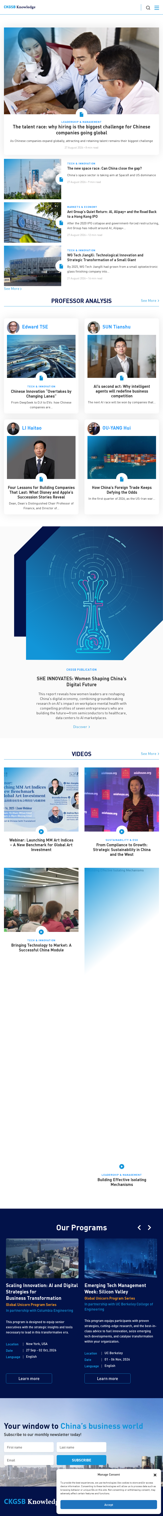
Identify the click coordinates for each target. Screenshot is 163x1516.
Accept (108, 1504)
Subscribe (81, 1460)
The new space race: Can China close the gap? (104, 168)
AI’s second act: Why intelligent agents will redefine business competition (122, 391)
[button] (155, 1474)
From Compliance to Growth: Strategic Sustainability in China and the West (122, 849)
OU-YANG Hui (117, 428)
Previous (139, 1227)
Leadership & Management (81, 121)
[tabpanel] (41, 365)
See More (12, 288)
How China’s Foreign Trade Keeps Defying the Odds (122, 490)
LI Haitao (32, 428)
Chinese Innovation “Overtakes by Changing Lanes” (41, 393)
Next (149, 1227)
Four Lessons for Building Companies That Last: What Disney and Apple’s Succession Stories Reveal (41, 492)
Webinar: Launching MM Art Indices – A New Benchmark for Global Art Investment (41, 845)
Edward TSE (35, 326)
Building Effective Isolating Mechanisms (121, 1182)
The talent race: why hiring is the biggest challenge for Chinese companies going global (81, 129)
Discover (80, 726)
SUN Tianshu (117, 326)
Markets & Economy (82, 206)
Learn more (29, 1378)
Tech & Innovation (81, 163)
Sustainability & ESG (122, 840)
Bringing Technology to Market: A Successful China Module (41, 947)
